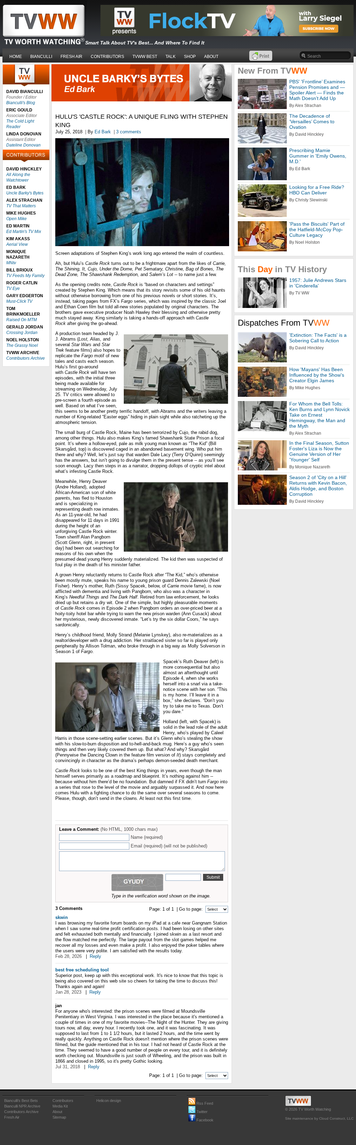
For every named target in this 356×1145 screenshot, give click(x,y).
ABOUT (211, 56)
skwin (61, 917)
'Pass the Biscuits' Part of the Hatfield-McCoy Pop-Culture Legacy (317, 229)
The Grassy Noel (22, 345)
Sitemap (59, 1117)
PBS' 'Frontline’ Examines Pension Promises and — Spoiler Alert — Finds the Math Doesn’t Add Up (317, 90)
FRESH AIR (71, 56)
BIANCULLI (41, 56)
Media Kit (60, 1106)
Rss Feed (204, 1103)
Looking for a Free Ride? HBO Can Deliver (316, 189)
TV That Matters (21, 205)
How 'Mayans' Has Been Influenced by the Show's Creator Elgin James (316, 375)
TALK (170, 56)
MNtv (11, 262)
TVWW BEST (144, 56)
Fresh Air (11, 1117)
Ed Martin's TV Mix (23, 231)
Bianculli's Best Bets (21, 1100)
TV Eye (13, 288)
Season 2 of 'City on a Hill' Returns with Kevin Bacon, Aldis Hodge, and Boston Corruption (318, 486)
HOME (15, 56)
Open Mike (16, 218)
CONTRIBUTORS (107, 56)
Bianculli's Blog (20, 102)
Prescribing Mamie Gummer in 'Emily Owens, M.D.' (317, 156)
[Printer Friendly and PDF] (260, 59)
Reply (95, 956)
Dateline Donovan (23, 145)
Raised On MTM (21, 319)
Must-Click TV (19, 301)
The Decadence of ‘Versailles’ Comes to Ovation (311, 121)
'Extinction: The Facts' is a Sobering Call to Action (318, 337)
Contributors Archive (25, 358)
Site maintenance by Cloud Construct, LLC (319, 1118)
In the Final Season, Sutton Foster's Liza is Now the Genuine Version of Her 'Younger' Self (319, 451)
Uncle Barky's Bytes (24, 193)
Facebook (204, 1120)
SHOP (190, 56)
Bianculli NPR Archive (22, 1106)
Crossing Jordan (22, 332)
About (57, 1112)
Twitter (201, 1112)
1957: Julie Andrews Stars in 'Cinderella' (317, 283)
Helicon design (108, 1100)
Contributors (62, 1100)
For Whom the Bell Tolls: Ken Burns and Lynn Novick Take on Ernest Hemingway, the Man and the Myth (319, 415)
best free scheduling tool (82, 969)
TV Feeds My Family (25, 275)
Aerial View (17, 244)
